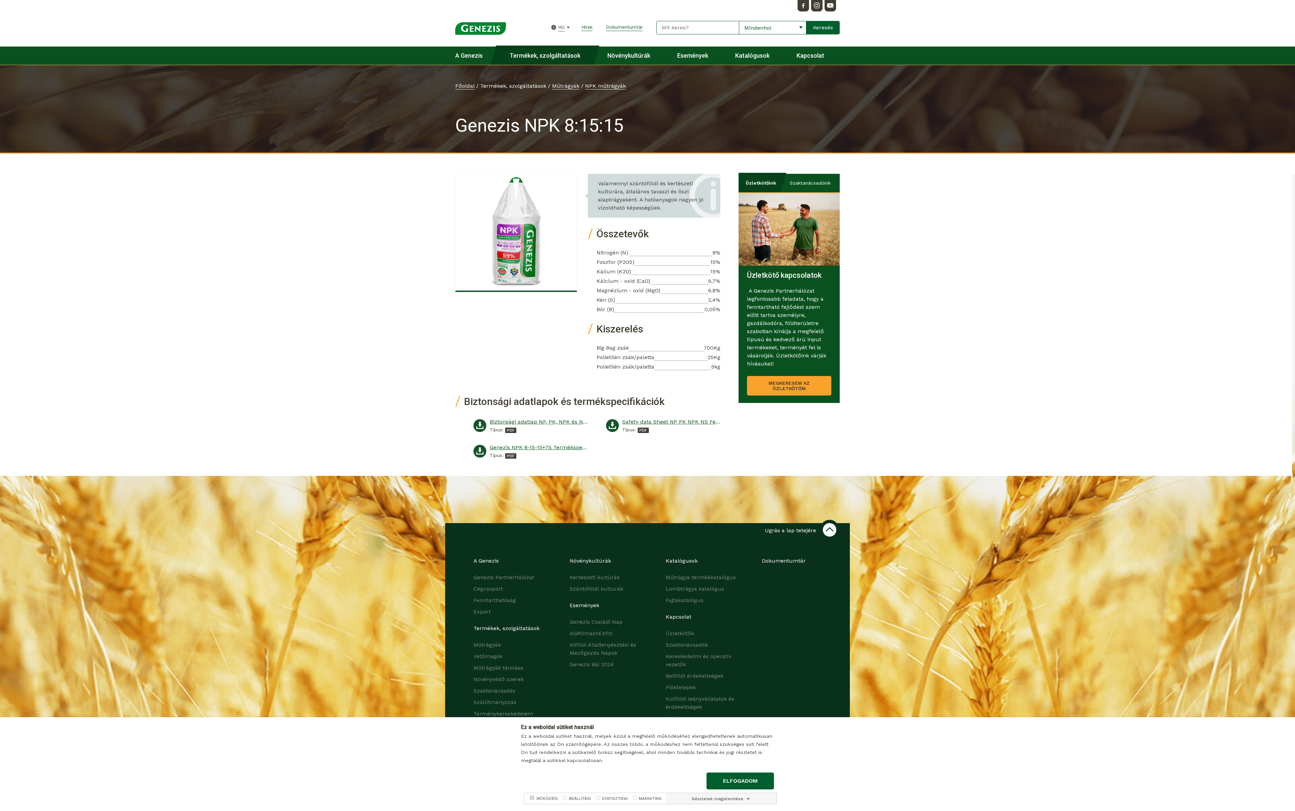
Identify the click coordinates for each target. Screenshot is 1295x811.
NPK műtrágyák (605, 86)
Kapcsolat (810, 55)
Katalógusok (752, 55)
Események (692, 55)
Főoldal (464, 86)
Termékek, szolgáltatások (545, 55)
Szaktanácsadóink (810, 183)
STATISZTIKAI (615, 798)
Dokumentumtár (624, 27)
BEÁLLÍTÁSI (580, 798)
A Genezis (469, 55)
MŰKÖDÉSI (547, 798)
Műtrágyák (565, 86)
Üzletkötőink (761, 183)
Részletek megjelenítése (717, 798)
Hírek (587, 27)
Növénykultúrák (628, 55)
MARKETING (650, 798)
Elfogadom (740, 781)
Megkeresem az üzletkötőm (789, 385)
